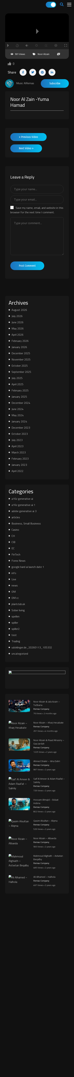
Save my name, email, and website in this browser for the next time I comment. (36, 210)
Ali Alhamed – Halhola (44, 877)
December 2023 (21, 427)
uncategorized (20, 653)
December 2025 (21, 353)
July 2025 (17, 378)
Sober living (18, 610)
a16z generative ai (22, 498)
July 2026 (17, 316)
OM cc (15, 597)
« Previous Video (28, 137)
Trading (16, 641)
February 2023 (20, 458)
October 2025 (20, 365)
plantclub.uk (18, 604)
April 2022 (17, 471)
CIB (13, 542)
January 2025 (19, 396)
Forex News (18, 560)
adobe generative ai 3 (24, 511)
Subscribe (54, 83)
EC (13, 548)
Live (14, 579)
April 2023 (17, 446)
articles (16, 517)
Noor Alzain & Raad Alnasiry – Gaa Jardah (48, 742)
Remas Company (41, 709)
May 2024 (18, 415)
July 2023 (17, 440)
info (14, 573)
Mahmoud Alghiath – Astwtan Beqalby (48, 857)
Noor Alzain (43, 54)
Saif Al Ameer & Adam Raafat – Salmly (49, 780)
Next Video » (26, 148)
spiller (15, 622)
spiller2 (16, 628)
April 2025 (17, 384)
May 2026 (18, 328)
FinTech (16, 554)
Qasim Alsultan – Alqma (45, 820)
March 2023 (19, 452)
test (14, 635)
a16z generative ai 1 (23, 504)
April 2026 (17, 334)
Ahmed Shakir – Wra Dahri (46, 761)
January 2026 (19, 347)
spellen (15, 616)
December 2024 (21, 402)
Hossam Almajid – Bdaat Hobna (45, 801)
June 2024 (17, 409)
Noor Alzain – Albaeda (44, 838)
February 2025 (20, 390)
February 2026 (20, 340)
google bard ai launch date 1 (28, 566)
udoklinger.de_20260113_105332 (32, 647)
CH (13, 535)
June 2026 (17, 322)
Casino (15, 529)
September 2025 (21, 371)
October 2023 (20, 433)
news (15, 585)
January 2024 (19, 421)
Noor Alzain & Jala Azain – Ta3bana (46, 703)
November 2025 (21, 359)
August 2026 (19, 309)
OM (14, 591)
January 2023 (19, 464)
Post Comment (27, 265)
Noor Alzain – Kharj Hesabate (48, 722)
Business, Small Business (26, 523)
